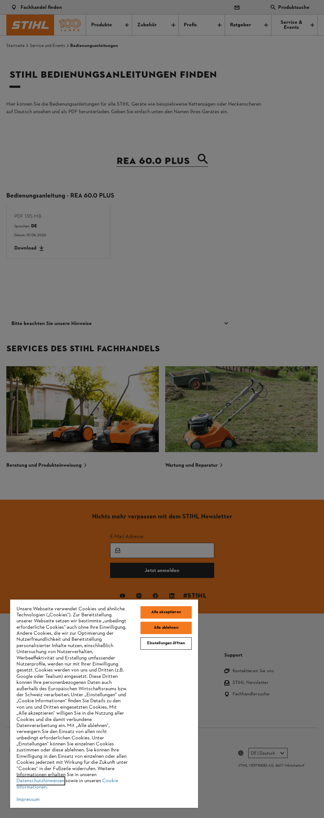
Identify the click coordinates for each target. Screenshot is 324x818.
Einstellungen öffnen (166, 643)
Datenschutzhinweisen (40, 780)
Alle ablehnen (166, 628)
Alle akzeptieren (166, 612)
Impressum (28, 799)
